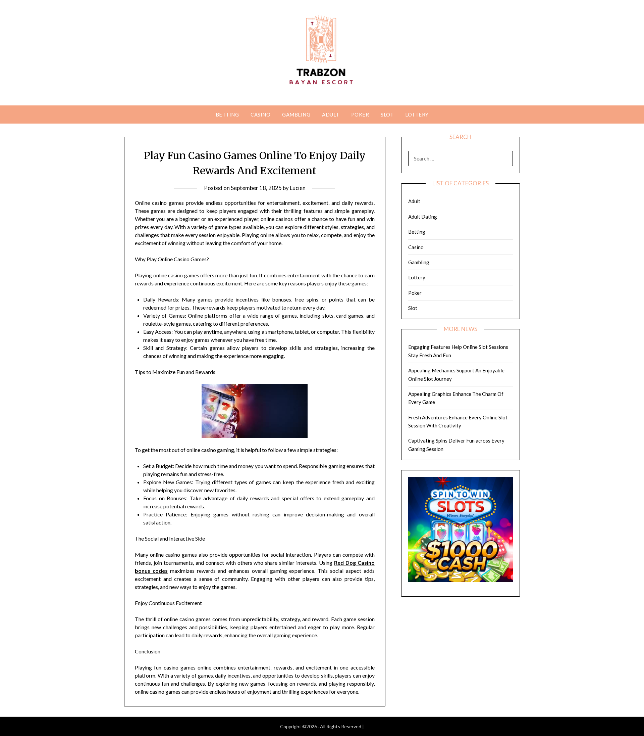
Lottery (417, 114)
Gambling (296, 114)
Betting (227, 114)
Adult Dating (422, 217)
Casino (260, 114)
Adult (330, 114)
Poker (360, 114)
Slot (387, 114)
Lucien (298, 187)
